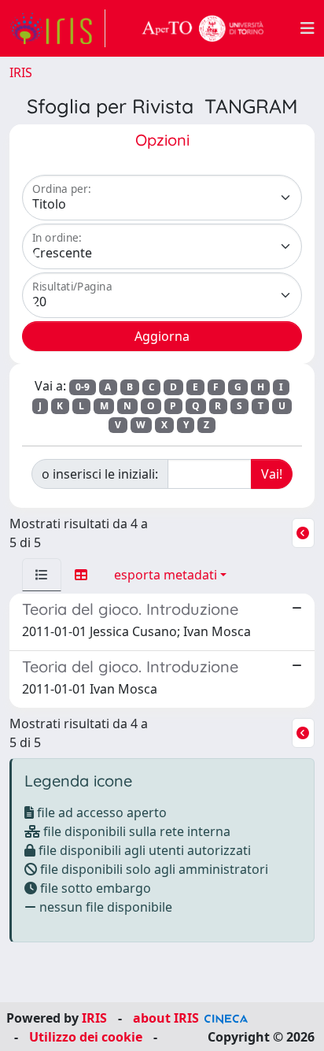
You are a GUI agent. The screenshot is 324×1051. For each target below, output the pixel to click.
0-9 (82, 387)
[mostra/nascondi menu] (307, 28)
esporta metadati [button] (165, 574)
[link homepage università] (202, 28)
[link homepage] (57, 28)
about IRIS (166, 1018)
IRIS (20, 72)
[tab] (41, 574)
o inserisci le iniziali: (100, 474)
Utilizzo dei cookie (85, 1036)
